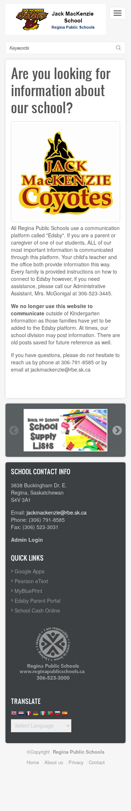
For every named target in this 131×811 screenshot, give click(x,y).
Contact (97, 762)
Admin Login (27, 539)
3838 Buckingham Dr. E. (39, 485)
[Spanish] (65, 715)
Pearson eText (31, 581)
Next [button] (117, 430)
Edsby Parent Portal (37, 600)
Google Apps (29, 571)
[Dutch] (21, 715)
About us (53, 762)
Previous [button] (13, 430)
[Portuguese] (50, 715)
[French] (28, 715)
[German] (36, 715)
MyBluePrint (28, 590)
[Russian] (57, 715)
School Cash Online (37, 610)
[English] (14, 715)
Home (33, 762)
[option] (65, 430)
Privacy (75, 762)
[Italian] (43, 715)
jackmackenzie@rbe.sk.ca (57, 512)
